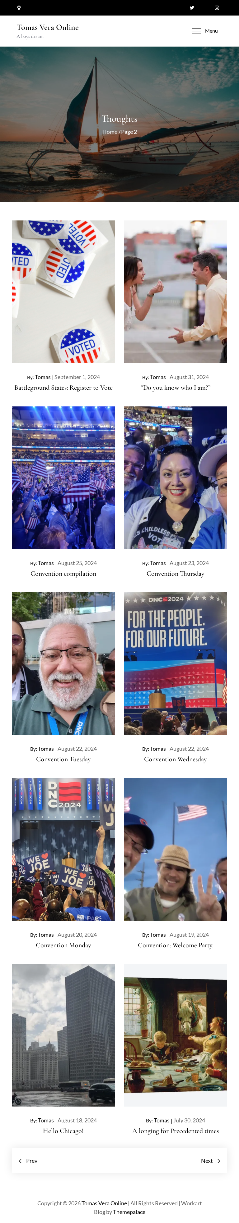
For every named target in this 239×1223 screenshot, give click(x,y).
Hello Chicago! (63, 1131)
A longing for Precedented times (175, 1131)
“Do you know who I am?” (176, 387)
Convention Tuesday (63, 759)
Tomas (43, 377)
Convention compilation (63, 573)
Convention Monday (63, 945)
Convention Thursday (175, 573)
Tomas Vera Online (47, 27)
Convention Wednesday (175, 759)
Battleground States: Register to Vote (63, 387)
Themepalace (129, 1211)
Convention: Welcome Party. (175, 945)
